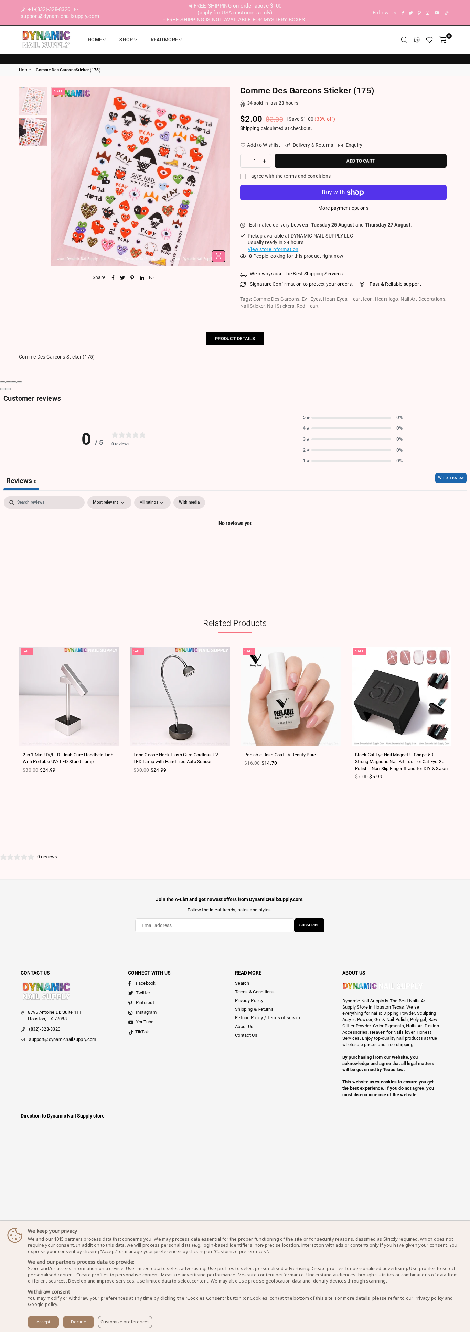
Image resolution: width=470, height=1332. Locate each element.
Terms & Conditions (255, 991)
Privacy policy (429, 1298)
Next (224, 176)
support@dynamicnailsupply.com (62, 1039)
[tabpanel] (235, 546)
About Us (244, 1026)
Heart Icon (361, 299)
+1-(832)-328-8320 (48, 9)
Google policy (42, 1304)
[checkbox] (189, 502)
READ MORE (164, 39)
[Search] (404, 39)
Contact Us (246, 1035)
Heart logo (386, 299)
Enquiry (353, 145)
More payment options (343, 208)
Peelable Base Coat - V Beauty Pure (280, 754)
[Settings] (416, 39)
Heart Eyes (335, 299)
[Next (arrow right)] (8, 389)
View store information (273, 249)
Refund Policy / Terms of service (268, 1017)
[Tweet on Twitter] (122, 277)
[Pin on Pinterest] (132, 277)
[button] (353, 417)
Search (242, 983)
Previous (57, 176)
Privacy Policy (249, 1000)
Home (95, 39)
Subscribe (309, 925)
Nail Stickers (281, 306)
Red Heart (308, 306)
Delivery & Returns (312, 145)
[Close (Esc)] (3, 382)
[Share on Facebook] (113, 277)
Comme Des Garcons (276, 299)
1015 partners (68, 1239)
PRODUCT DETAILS (235, 338)
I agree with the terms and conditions (289, 176)
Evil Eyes (311, 299)
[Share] (8, 382)
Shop (126, 39)
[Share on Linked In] (142, 277)
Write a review (451, 477)
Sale (58, 91)
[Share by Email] (151, 277)
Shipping (249, 128)
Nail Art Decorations (422, 299)
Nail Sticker (252, 306)
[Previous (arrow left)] (3, 389)
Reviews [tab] (21, 480)
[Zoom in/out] (19, 382)
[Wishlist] (429, 39)
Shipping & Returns (254, 1009)
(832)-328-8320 (44, 1029)
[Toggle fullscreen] (14, 382)
